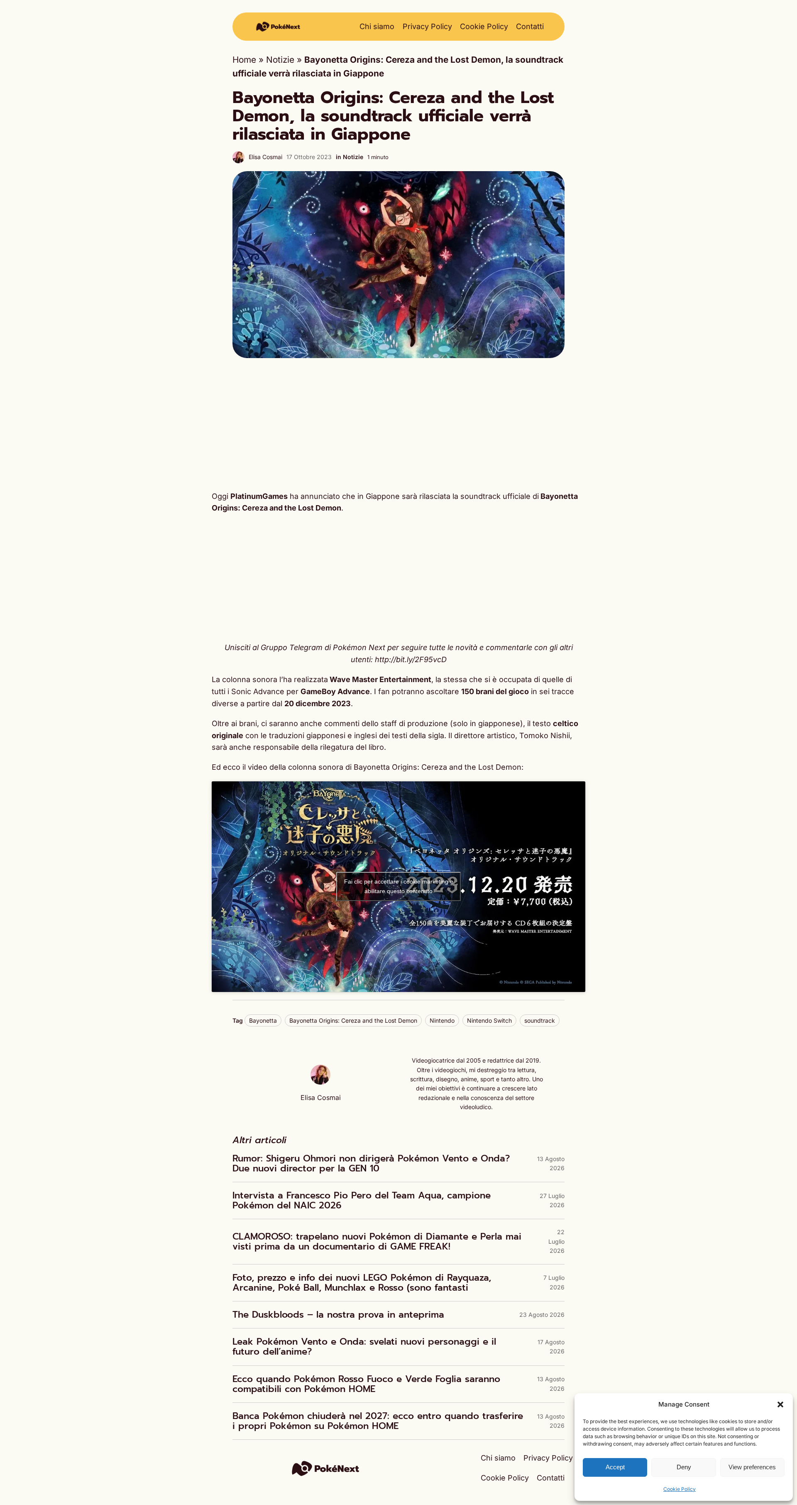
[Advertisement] (398, 424)
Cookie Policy (679, 1489)
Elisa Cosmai (265, 156)
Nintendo (442, 1020)
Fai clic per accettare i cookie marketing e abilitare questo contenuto (398, 886)
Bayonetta (263, 1020)
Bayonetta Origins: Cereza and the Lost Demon (353, 1020)
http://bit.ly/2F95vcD (411, 659)
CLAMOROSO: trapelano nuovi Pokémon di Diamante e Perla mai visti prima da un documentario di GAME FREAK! (376, 1242)
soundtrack (539, 1020)
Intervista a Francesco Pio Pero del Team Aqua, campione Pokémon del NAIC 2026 (361, 1200)
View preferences (752, 1467)
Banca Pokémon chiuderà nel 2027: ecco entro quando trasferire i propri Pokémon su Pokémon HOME (377, 1421)
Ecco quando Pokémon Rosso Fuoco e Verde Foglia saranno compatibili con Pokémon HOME (366, 1384)
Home (244, 59)
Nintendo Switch (489, 1020)
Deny (684, 1467)
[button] (780, 1404)
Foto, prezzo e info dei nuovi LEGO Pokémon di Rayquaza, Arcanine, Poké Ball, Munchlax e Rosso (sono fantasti (361, 1283)
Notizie (280, 59)
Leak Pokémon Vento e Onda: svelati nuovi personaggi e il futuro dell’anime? (364, 1347)
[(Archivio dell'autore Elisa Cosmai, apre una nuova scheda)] (320, 1081)
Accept (615, 1467)
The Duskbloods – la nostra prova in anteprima (338, 1315)
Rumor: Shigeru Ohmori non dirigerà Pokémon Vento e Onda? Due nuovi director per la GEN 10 (371, 1164)
